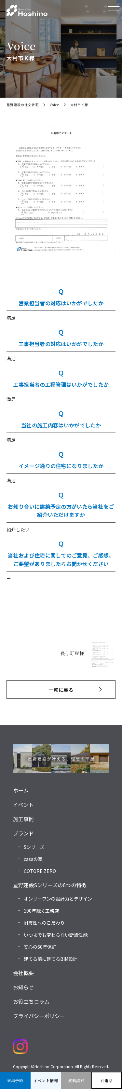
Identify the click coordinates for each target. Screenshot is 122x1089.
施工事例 (23, 819)
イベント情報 (46, 1080)
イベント (23, 804)
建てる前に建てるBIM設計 (50, 959)
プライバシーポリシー (39, 1016)
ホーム (21, 790)
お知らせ (23, 987)
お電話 (107, 1080)
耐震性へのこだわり (44, 922)
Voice (54, 104)
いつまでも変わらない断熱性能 (56, 934)
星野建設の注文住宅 (23, 104)
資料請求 (76, 1080)
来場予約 (15, 1080)
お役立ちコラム (31, 1001)
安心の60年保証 (40, 947)
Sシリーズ (34, 847)
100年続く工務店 (41, 910)
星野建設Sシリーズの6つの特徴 (50, 885)
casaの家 (33, 859)
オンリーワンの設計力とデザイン (58, 898)
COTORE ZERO (40, 871)
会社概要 (23, 973)
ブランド (23, 833)
